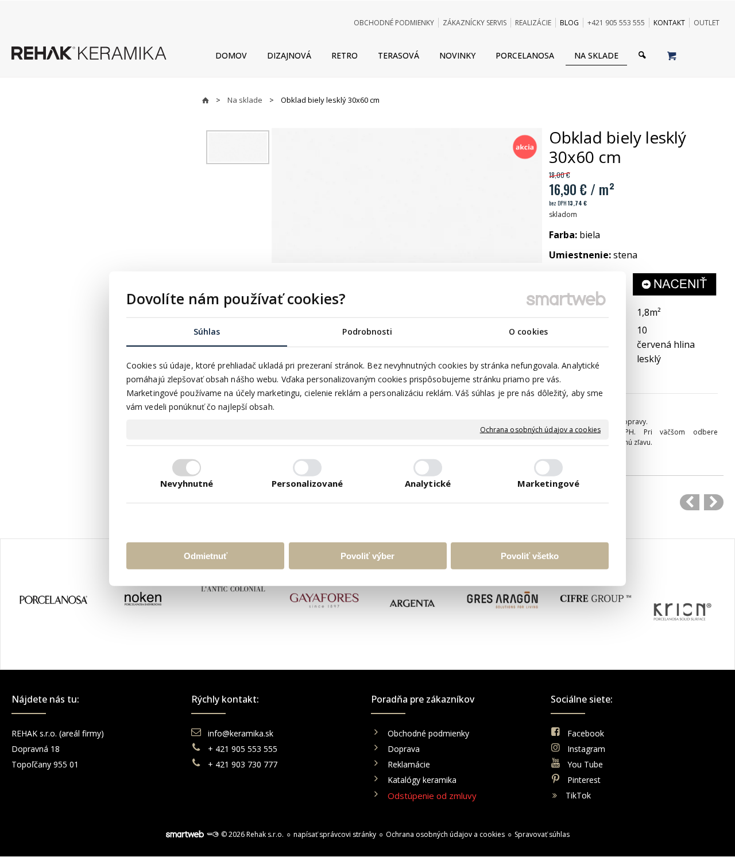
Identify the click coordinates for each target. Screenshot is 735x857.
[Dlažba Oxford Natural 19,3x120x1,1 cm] (714, 502)
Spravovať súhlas (542, 834)
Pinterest (584, 779)
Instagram (586, 748)
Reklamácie (410, 764)
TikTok (578, 795)
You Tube (585, 764)
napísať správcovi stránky (334, 834)
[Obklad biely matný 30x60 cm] (689, 502)
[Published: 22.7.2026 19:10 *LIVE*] (212, 834)
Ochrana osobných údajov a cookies (540, 429)
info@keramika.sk (240, 733)
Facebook (585, 733)
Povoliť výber (367, 555)
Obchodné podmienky (428, 733)
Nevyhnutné (187, 482)
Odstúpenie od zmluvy (432, 795)
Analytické (428, 482)
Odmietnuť (205, 555)
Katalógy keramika (422, 779)
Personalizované (307, 482)
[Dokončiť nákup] (671, 55)
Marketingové (548, 482)
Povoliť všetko (530, 555)
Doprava (404, 748)
